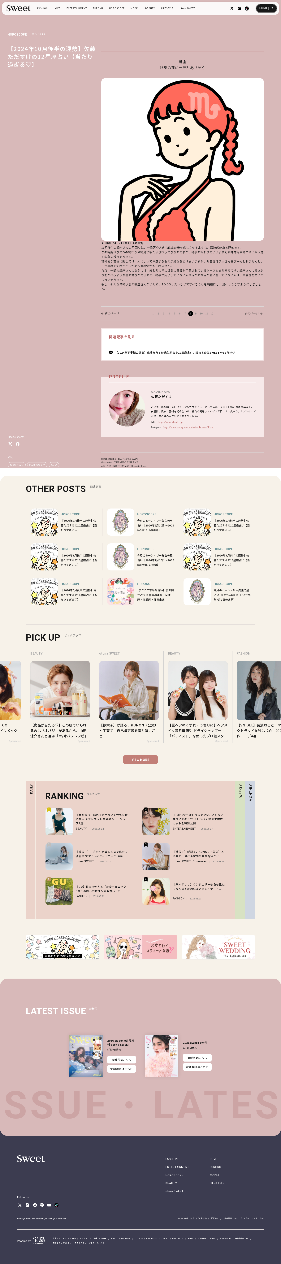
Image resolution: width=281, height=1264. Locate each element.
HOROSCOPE (117, 8)
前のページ (112, 313)
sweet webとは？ (186, 1218)
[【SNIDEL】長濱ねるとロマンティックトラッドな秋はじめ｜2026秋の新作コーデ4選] (197, 697)
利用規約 (202, 1218)
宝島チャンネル (60, 1238)
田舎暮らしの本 (242, 1238)
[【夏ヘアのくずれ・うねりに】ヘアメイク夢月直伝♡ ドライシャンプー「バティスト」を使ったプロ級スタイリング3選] (129, 697)
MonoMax (201, 1238)
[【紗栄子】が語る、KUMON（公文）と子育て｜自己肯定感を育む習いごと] (60, 697)
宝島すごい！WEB (61, 1242)
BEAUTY (150, 8)
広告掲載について (231, 1218)
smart (213, 1238)
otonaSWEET (187, 8)
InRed (73, 1238)
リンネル (139, 1238)
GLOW (191, 1238)
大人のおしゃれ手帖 (88, 1238)
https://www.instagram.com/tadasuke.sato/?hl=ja (188, 427)
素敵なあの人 (125, 1238)
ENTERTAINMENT (77, 8)
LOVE (57, 8)
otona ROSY (151, 1238)
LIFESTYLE (167, 8)
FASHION (42, 8)
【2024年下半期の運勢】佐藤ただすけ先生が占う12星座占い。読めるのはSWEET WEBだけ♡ (175, 352)
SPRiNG (164, 1238)
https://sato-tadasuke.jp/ (170, 422)
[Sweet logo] (18, 8)
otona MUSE (178, 1238)
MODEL (135, 8)
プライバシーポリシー (253, 1218)
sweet (104, 1238)
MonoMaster (225, 1238)
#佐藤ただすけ (37, 464)
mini (113, 1238)
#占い (54, 464)
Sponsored (15, 741)
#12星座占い (17, 464)
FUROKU (98, 8)
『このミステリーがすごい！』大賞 (88, 1242)
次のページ (252, 313)
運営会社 (215, 1218)
